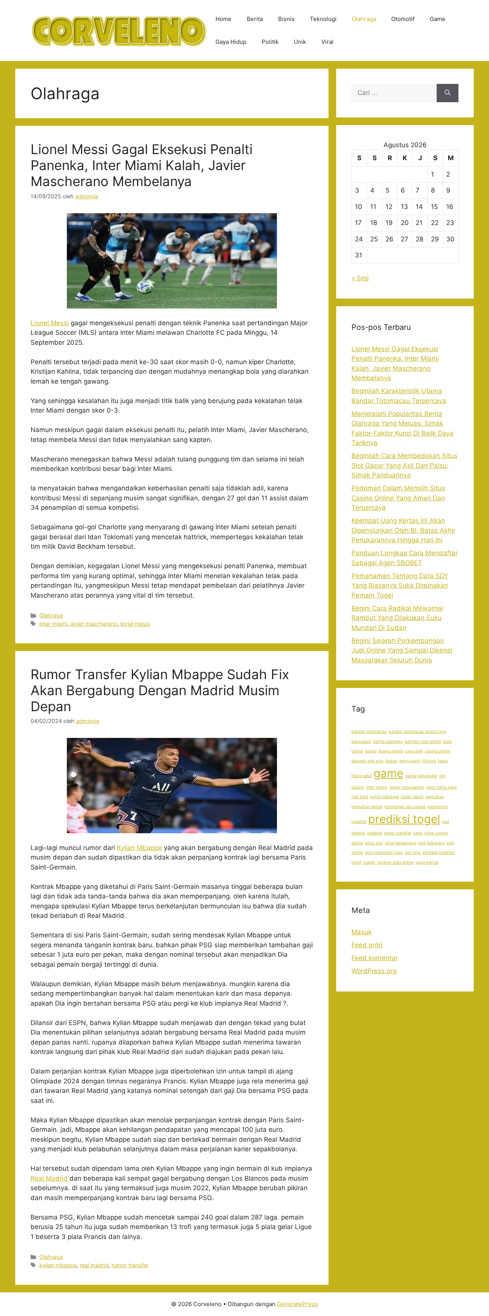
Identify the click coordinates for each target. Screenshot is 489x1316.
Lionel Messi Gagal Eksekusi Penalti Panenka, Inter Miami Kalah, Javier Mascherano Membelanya (142, 165)
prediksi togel (404, 819)
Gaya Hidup (230, 41)
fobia (443, 760)
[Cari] (447, 93)
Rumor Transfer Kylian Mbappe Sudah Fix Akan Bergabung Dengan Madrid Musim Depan (160, 690)
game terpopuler (421, 775)
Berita (255, 18)
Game (437, 18)
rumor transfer (130, 1265)
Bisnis (286, 18)
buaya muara (391, 751)
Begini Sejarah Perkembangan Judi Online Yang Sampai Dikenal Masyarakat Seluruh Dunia (401, 650)
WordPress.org (374, 971)
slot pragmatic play (384, 852)
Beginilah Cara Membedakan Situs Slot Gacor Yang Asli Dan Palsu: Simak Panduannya (404, 465)
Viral (327, 41)
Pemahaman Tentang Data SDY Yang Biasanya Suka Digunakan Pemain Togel (399, 585)
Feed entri (366, 945)
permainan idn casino (405, 806)
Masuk (361, 932)
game (388, 773)
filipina (429, 760)
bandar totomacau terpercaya (417, 731)
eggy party (410, 760)
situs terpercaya (400, 842)
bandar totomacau (369, 731)
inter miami (53, 623)
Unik (300, 41)
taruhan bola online (395, 862)
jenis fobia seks (441, 787)
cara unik (414, 751)
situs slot (374, 842)
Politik (270, 41)
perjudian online (366, 806)
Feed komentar (374, 958)
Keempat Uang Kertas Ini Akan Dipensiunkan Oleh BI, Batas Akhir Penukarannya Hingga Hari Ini (403, 530)
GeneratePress (297, 1304)
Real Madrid (49, 1178)
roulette (374, 833)
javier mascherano (93, 623)
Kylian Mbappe (139, 848)
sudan (369, 862)
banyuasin (361, 741)
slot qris (413, 852)
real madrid (94, 1265)
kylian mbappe (58, 1265)
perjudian (435, 796)
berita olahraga (388, 741)
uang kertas (427, 862)
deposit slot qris (367, 760)
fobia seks (361, 775)
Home (223, 18)
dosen (391, 760)
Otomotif (403, 18)
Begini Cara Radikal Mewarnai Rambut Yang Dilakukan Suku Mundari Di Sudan (397, 617)
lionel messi (135, 623)
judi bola (359, 796)
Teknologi (323, 18)
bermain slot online (423, 741)
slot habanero (431, 842)
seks (418, 833)
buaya (371, 751)
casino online (437, 751)
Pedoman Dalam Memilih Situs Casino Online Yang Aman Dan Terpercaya (398, 497)
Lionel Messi (50, 323)
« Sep (360, 278)
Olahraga (364, 18)
